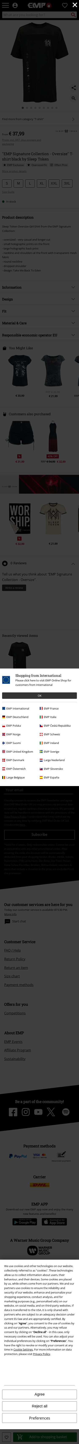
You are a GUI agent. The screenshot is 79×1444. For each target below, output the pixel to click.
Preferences (39, 1418)
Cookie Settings (23, 1349)
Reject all (39, 1406)
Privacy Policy (41, 1354)
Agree (40, 1394)
